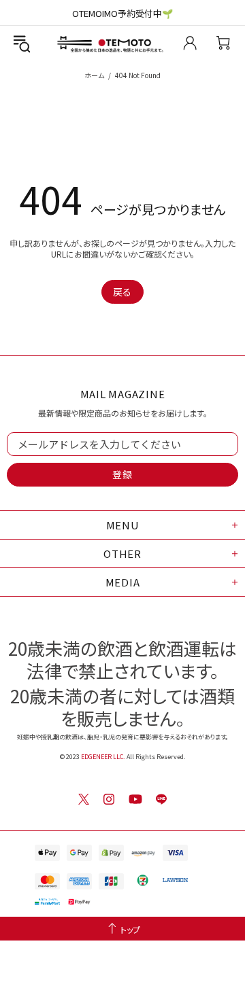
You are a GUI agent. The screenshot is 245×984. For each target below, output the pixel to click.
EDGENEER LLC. (103, 756)
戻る (122, 291)
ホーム (94, 75)
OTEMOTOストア (104, 42)
